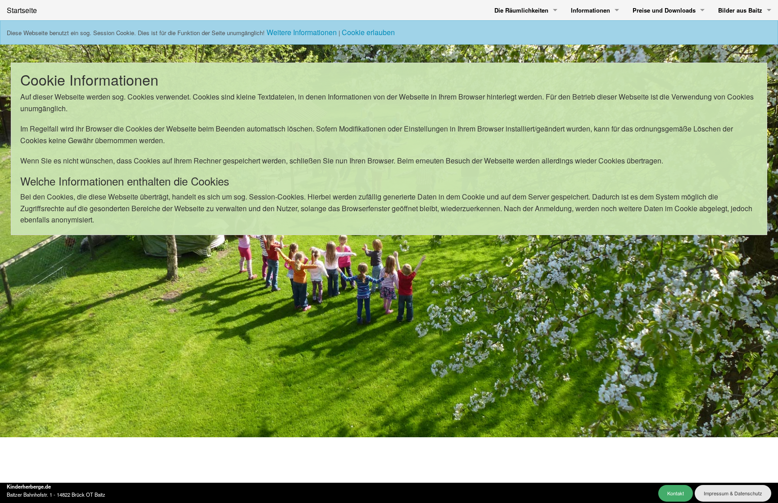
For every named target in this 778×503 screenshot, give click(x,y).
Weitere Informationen (302, 32)
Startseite (22, 10)
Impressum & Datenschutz (733, 493)
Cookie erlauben (368, 32)
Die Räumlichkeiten (521, 10)
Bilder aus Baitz (740, 10)
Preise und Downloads (664, 10)
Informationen (590, 10)
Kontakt (675, 493)
